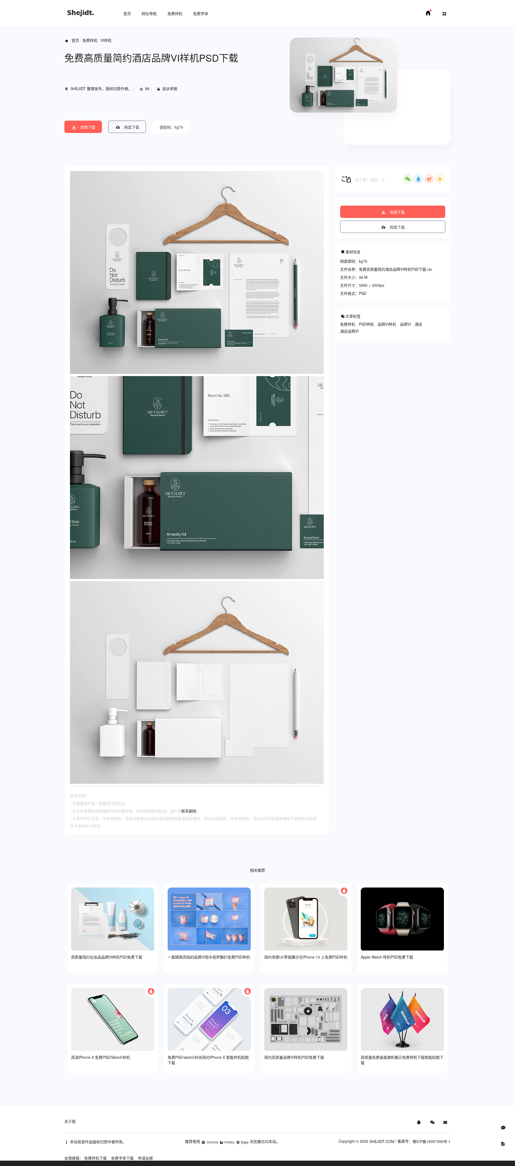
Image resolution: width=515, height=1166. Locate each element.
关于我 (70, 1121)
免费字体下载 (122, 1158)
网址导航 (149, 13)
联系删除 (188, 811)
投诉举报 (169, 88)
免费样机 (174, 13)
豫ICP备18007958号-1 (432, 1141)
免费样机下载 (95, 1158)
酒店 (418, 324)
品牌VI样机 (387, 324)
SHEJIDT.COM (381, 1141)
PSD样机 (366, 324)
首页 (127, 13)
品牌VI (405, 324)
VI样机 (106, 40)
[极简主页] (428, 14)
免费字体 (200, 13)
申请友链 (145, 1158)
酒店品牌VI (349, 331)
